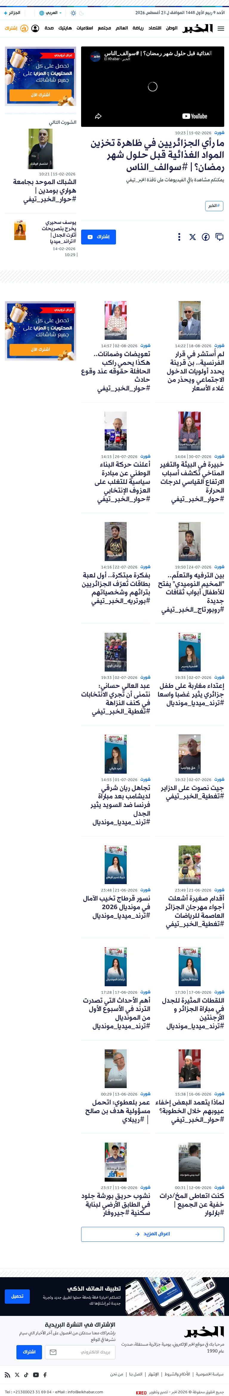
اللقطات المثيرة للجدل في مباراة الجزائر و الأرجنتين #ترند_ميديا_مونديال (193, 1013)
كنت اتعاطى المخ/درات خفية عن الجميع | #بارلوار (192, 1205)
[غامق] (81, 13)
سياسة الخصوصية (209, 1374)
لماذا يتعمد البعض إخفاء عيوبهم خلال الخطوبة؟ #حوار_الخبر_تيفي (189, 1111)
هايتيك (65, 29)
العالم (122, 29)
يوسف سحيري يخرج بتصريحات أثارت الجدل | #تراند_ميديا (59, 232)
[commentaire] (219, 237)
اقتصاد (154, 29)
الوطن (171, 29)
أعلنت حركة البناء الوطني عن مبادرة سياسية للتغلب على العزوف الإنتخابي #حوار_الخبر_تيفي (122, 482)
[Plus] (179, 237)
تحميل (17, 1296)
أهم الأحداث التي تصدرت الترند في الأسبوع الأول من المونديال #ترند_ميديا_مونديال (116, 1013)
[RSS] (7, 1375)
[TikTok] (26, 1375)
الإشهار (153, 1374)
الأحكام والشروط (177, 1374)
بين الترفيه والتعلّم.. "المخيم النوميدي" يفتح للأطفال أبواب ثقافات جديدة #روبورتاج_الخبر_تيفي (191, 593)
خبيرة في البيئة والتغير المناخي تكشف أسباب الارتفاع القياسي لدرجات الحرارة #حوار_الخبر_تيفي (192, 482)
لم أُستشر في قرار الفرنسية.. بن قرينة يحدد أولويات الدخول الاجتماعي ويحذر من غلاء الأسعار (195, 371)
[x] (192, 237)
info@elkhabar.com (85, 1393)
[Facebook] (45, 1375)
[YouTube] (36, 1375)
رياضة (138, 29)
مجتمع (104, 29)
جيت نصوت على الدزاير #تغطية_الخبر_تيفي (192, 793)
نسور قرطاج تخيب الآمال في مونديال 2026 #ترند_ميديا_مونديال (116, 907)
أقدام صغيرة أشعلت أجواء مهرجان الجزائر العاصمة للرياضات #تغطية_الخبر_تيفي (194, 911)
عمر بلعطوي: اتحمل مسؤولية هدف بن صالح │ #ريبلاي (117, 1111)
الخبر (212, 206)
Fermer (221, 29)
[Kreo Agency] (142, 1393)
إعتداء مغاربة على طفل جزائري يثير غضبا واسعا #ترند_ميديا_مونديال (191, 695)
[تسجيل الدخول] (35, 28)
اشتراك (29, 1352)
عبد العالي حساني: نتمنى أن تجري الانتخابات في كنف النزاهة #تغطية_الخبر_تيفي (115, 699)
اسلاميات (85, 29)
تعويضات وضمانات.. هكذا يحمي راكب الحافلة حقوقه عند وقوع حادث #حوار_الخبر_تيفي (115, 371)
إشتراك (103, 237)
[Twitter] (17, 1375)
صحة (49, 29)
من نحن (116, 1374)
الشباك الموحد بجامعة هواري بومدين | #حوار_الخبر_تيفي (44, 191)
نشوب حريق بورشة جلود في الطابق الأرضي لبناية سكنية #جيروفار (115, 1205)
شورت (219, 133)
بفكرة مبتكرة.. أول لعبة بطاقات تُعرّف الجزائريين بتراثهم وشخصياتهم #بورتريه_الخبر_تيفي (116, 588)
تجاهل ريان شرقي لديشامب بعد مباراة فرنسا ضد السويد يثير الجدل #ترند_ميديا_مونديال (120, 805)
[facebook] (206, 237)
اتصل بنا (135, 1374)
